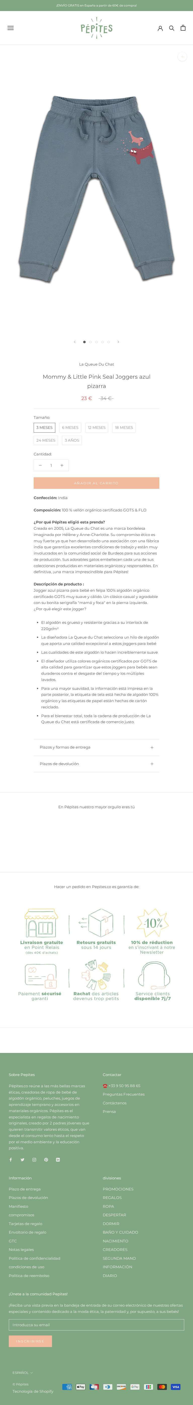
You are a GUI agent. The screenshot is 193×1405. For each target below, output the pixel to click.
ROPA (108, 1206)
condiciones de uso (26, 1266)
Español (21, 1373)
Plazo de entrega (25, 1189)
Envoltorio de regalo (27, 1232)
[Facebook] (11, 1159)
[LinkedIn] (58, 1159)
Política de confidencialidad (34, 1258)
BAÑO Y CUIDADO (120, 1232)
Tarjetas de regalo (25, 1223)
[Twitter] (22, 1159)
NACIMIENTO (115, 1241)
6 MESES (70, 427)
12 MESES (97, 427)
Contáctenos (114, 1103)
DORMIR (111, 1223)
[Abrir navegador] (11, 28)
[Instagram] (34, 1159)
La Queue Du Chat (96, 364)
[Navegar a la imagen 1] (84, 342)
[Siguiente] (118, 342)
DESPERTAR (114, 1215)
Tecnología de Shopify (33, 1391)
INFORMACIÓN (117, 1266)
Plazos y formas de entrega (65, 747)
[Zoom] (182, 56)
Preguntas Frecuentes (123, 1094)
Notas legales (21, 1249)
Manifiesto (18, 1206)
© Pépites (20, 1384)
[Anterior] (74, 342)
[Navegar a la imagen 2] (90, 342)
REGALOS (112, 1197)
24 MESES (45, 440)
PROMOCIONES (118, 1189)
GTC (13, 1241)
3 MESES (44, 427)
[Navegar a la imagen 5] (108, 342)
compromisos (21, 1215)
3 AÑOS (72, 440)
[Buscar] (171, 27)
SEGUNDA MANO (119, 1258)
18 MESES (124, 427)
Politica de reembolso (29, 1275)
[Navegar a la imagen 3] (96, 342)
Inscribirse (30, 1341)
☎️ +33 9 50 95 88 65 (121, 1085)
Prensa (109, 1111)
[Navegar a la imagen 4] (102, 342)
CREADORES (115, 1249)
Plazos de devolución (59, 763)
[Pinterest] (46, 1159)
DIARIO (110, 1275)
